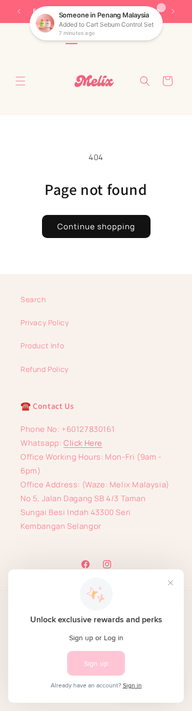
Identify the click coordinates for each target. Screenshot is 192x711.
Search (33, 299)
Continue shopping (96, 226)
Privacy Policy (44, 322)
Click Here (82, 443)
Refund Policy (44, 369)
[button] (20, 81)
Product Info (42, 345)
